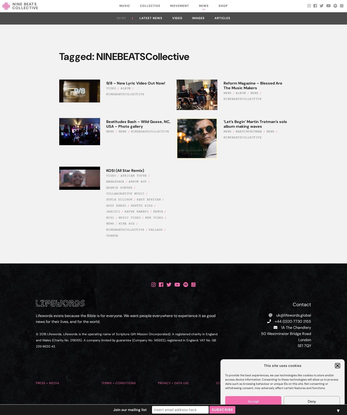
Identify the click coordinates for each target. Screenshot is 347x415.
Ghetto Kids (142, 206)
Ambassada (115, 181)
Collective (150, 6)
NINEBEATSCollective (125, 94)
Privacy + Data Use (173, 383)
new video (154, 218)
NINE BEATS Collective (25, 6)
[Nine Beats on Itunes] (193, 285)
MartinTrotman (249, 131)
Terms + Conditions (118, 383)
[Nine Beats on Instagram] (153, 285)
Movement (179, 6)
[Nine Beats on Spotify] (185, 285)
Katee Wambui (137, 211)
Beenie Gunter (119, 188)
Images (198, 18)
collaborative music (125, 193)
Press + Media (47, 383)
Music (124, 6)
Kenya (158, 211)
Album (126, 88)
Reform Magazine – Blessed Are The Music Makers (253, 85)
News (204, 6)
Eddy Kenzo (116, 206)
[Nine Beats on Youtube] (177, 285)
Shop (223, 6)
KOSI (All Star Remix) (125, 170)
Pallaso (156, 230)
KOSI (110, 218)
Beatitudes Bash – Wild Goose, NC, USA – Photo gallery (138, 124)
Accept (253, 401)
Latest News (151, 18)
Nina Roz (127, 223)
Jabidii (113, 211)
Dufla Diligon (119, 199)
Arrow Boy (138, 181)
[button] (337, 365)
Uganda (112, 235)
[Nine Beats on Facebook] (161, 285)
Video (177, 18)
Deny (312, 401)
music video (130, 218)
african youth (134, 176)
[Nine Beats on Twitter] (168, 285)
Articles (222, 18)
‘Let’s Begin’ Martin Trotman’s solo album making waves (255, 124)
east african (149, 199)
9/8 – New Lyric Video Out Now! (135, 83)
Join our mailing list (130, 409)
